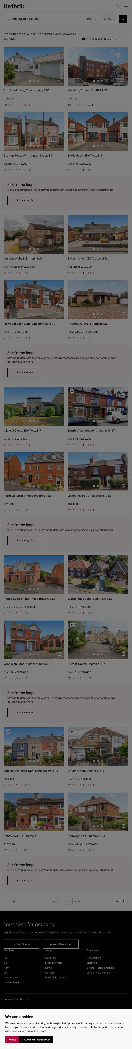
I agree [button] (12, 1039)
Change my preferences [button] (36, 1039)
